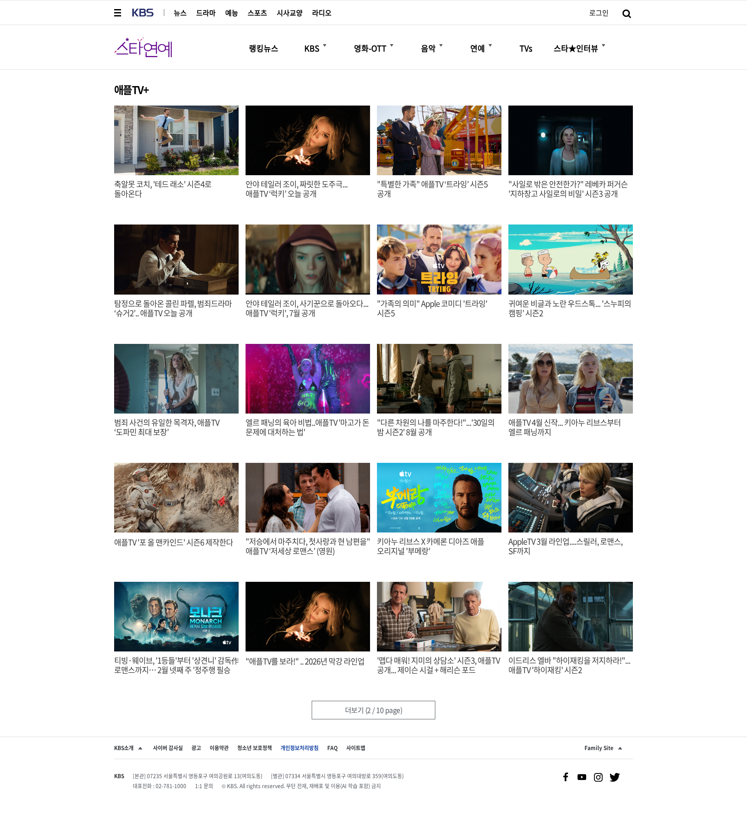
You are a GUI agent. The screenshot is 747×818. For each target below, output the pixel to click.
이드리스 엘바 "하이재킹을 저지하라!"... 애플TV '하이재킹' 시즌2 (569, 665)
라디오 (322, 12)
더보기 (373, 710)
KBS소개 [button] (124, 748)
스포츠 (257, 12)
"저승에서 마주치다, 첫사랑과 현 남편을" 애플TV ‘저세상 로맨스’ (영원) (308, 546)
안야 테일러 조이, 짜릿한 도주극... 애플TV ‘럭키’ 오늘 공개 (297, 189)
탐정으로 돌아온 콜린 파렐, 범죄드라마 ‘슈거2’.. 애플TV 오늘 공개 (173, 308)
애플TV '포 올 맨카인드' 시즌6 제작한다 (173, 542)
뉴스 (180, 12)
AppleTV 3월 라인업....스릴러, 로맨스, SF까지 (565, 546)
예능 (231, 12)
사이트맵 (355, 748)
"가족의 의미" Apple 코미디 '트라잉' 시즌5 (432, 308)
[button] (118, 12)
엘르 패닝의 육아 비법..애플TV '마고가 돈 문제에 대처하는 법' (307, 427)
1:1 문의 (204, 786)
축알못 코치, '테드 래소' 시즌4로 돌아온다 (162, 189)
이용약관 (219, 748)
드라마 (206, 12)
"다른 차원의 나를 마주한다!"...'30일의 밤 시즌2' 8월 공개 (436, 427)
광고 (196, 748)
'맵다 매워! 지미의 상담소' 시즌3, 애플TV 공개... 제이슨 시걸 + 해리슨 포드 (438, 665)
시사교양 (290, 12)
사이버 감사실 (168, 748)
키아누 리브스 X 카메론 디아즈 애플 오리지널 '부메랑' (430, 546)
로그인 (599, 12)
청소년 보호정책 (254, 748)
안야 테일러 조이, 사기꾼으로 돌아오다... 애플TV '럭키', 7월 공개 (307, 308)
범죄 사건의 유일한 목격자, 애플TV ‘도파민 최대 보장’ (166, 427)
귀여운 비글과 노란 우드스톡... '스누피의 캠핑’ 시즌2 (569, 308)
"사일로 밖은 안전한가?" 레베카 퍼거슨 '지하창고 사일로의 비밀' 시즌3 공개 (568, 189)
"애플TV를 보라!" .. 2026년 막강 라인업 (305, 661)
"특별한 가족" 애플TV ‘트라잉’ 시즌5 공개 (432, 189)
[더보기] (324, 45)
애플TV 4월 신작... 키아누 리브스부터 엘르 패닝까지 (564, 427)
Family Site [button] (598, 748)
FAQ (332, 748)
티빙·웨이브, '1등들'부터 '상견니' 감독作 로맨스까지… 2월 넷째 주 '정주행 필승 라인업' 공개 (176, 670)
